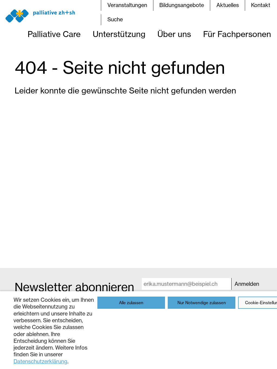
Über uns (174, 34)
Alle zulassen (131, 302)
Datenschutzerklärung (40, 361)
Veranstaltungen (127, 5)
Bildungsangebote (181, 5)
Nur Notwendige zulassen (201, 302)
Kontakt (260, 5)
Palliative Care (54, 34)
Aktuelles (227, 5)
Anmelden (247, 284)
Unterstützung (119, 34)
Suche (115, 19)
